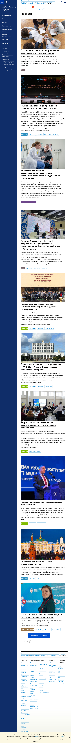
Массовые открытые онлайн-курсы (61, 681)
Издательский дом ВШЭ (52, 666)
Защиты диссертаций (42, 677)
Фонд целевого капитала (23, 692)
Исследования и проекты (7, 30)
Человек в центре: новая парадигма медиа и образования (41, 503)
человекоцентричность (27, 205)
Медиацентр (52, 677)
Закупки (23, 682)
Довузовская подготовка (33, 666)
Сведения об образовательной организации (25, 714)
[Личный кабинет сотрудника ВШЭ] (65, 2)
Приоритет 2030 (53, 202)
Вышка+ (32, 675)
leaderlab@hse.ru (6, 71)
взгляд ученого (30, 70)
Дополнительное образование (34, 684)
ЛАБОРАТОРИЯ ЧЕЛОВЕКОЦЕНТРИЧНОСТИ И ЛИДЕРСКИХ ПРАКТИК (9, 8)
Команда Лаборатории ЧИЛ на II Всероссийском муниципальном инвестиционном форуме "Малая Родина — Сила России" (40, 244)
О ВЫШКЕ (24, 660)
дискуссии (39, 134)
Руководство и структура (24, 666)
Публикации (52, 681)
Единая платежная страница (23, 727)
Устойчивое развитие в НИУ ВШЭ (24, 670)
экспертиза (49, 386)
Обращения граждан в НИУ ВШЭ (24, 686)
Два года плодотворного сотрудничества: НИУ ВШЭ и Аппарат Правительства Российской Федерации (41, 367)
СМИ (38, 578)
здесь (36, 736)
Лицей (32, 663)
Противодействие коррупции (25, 697)
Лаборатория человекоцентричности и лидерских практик (45, 655)
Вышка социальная (42, 202)
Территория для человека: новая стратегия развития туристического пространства (38, 425)
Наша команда (6, 19)
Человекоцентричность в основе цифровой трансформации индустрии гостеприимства (39, 306)
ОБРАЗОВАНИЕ (35, 660)
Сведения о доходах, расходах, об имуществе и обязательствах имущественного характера (25, 705)
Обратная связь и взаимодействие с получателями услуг (34, 706)
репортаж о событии (35, 451)
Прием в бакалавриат (33, 672)
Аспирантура (33, 681)
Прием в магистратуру (33, 678)
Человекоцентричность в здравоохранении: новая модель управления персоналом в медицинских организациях (40, 174)
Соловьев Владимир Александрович (7, 55)
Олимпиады (33, 669)
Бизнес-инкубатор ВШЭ (32, 695)
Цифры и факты (24, 663)
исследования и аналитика (51, 134)
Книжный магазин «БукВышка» (52, 670)
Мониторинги (42, 671)
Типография (52, 674)
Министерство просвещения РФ (62, 675)
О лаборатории (6, 15)
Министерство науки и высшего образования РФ (62, 668)
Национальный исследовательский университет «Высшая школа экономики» (40, 653)
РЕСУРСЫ (52, 660)
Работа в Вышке (24, 731)
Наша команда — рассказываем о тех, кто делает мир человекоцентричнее (41, 616)
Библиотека (52, 663)
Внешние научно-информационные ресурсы (44, 691)
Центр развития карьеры (32, 689)
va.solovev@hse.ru (7, 69)
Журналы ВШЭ (52, 679)
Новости (4, 22)
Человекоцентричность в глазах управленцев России (36, 562)
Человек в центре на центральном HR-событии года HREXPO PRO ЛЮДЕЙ (40, 107)
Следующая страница (38, 635)
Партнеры (5, 39)
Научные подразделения (43, 663)
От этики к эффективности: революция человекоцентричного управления (40, 51)
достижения (32, 328)
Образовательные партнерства (34, 700)
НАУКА (41, 660)
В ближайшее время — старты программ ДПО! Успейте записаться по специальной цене (44, 9)
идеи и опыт (32, 134)
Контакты (5, 43)
